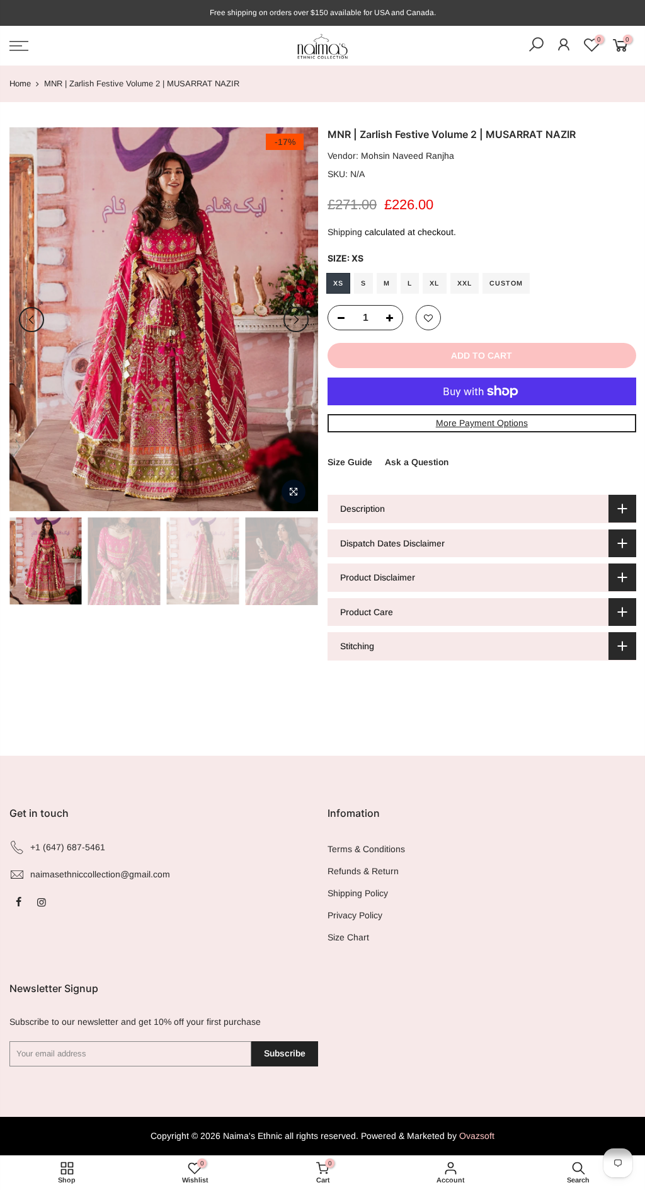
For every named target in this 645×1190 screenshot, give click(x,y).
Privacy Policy (355, 915)
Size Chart (348, 937)
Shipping (345, 232)
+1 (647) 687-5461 (67, 847)
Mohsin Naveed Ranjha (407, 156)
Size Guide (350, 462)
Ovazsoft (476, 1136)
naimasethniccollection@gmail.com (100, 874)
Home (20, 83)
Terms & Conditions (366, 849)
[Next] (296, 319)
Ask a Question (416, 462)
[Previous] (31, 319)
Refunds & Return (363, 871)
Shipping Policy (358, 893)
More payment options (481, 423)
